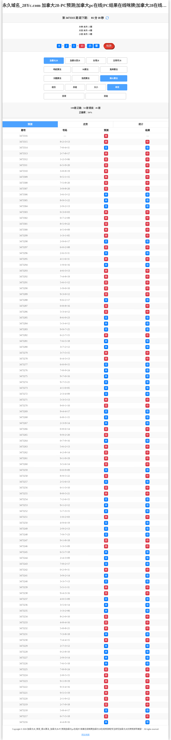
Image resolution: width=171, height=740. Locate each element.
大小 (96, 87)
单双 (117, 87)
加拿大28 (54, 60)
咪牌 (109, 45)
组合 (54, 87)
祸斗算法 (114, 78)
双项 (64, 96)
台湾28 (96, 60)
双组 (106, 96)
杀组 (75, 87)
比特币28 (117, 60)
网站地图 (85, 735)
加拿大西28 (75, 60)
